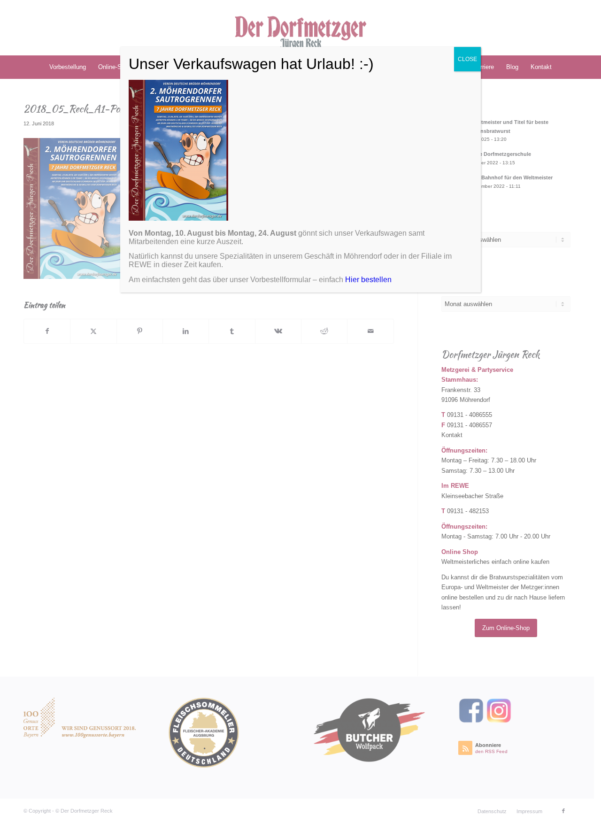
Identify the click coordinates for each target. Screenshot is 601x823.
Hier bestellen (368, 280)
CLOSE (467, 59)
